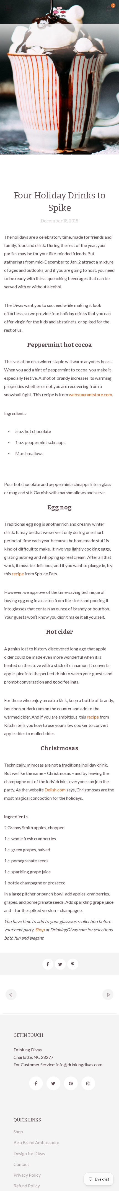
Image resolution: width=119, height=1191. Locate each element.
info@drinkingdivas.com (79, 1064)
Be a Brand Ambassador (37, 1142)
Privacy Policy (27, 1174)
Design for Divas (29, 1153)
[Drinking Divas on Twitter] (53, 1083)
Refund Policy (27, 1185)
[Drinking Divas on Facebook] (36, 1083)
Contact (21, 1164)
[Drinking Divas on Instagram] (88, 1083)
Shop (18, 1131)
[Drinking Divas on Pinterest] (71, 1083)
